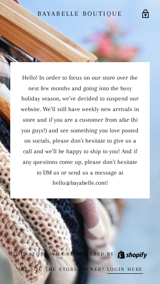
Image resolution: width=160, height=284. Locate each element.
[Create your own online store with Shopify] (131, 254)
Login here (125, 269)
